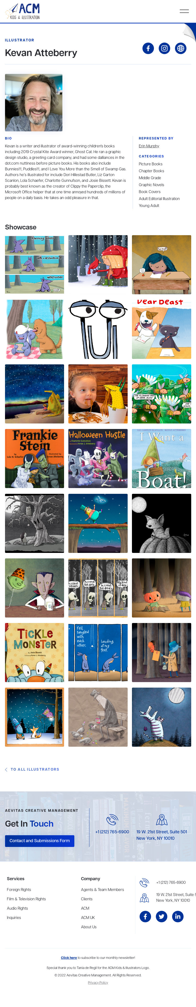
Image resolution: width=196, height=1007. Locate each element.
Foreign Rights (19, 890)
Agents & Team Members (102, 890)
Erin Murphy (149, 146)
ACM (85, 908)
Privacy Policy (98, 983)
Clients (87, 899)
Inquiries (14, 918)
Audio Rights (17, 908)
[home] (23, 11)
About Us (89, 927)
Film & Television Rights (26, 899)
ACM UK (88, 918)
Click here (69, 958)
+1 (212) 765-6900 (112, 832)
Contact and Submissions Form (40, 841)
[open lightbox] (34, 264)
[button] (184, 11)
